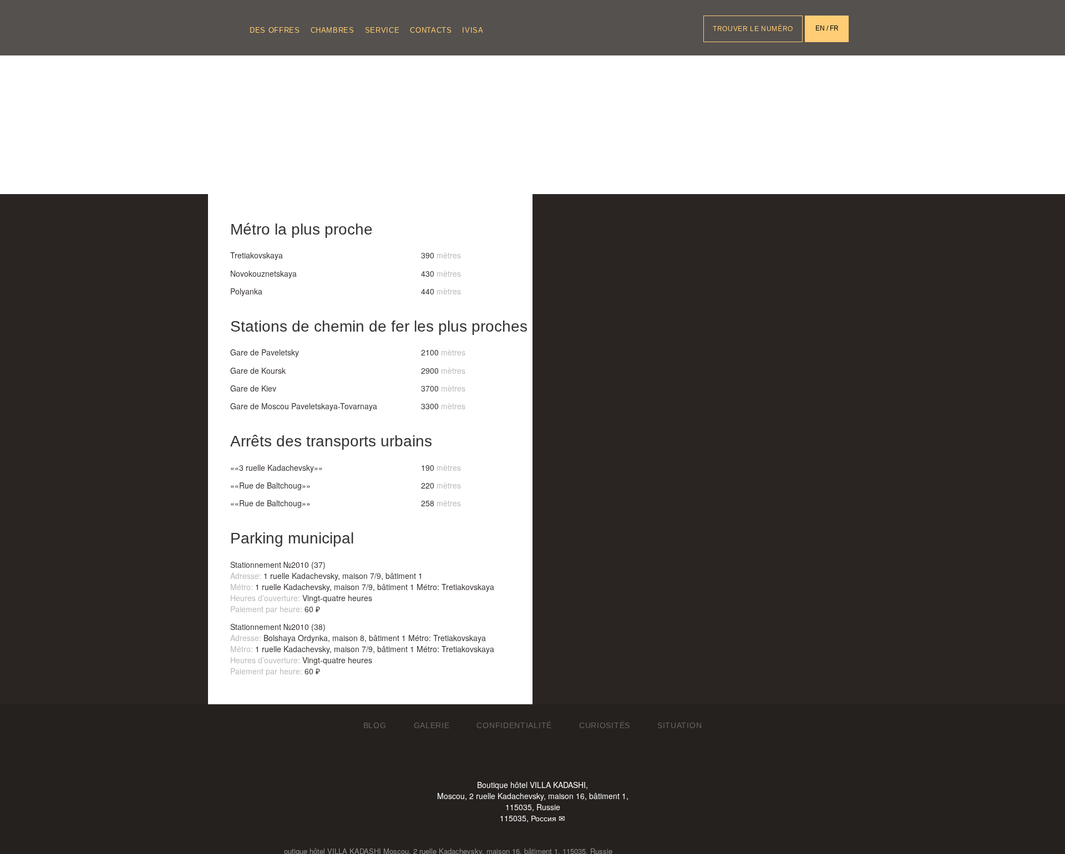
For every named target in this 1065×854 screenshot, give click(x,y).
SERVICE (382, 30)
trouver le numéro (753, 29)
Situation (679, 725)
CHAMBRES (332, 30)
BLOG (375, 725)
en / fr (827, 28)
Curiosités (604, 725)
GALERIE (432, 725)
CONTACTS (431, 30)
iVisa (472, 30)
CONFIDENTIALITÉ (514, 725)
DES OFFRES (275, 30)
